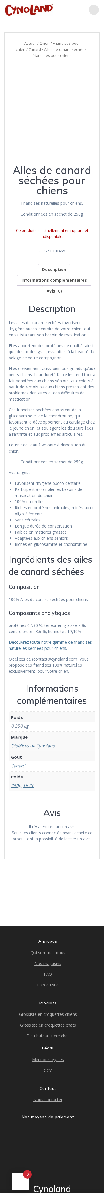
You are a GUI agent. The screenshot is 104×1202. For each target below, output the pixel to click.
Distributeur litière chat (48, 1035)
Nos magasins (47, 963)
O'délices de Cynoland (33, 746)
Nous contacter (47, 1099)
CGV (48, 1070)
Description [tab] (54, 269)
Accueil (30, 43)
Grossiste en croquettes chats (48, 1025)
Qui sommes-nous (48, 952)
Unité (28, 785)
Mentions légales (48, 1059)
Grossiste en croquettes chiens (48, 1014)
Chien (45, 43)
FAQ (48, 974)
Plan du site (48, 985)
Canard (35, 49)
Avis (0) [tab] (54, 291)
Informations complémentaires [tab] (54, 280)
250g (16, 785)
